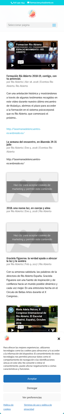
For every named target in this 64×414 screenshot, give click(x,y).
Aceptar (32, 378)
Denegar (32, 388)
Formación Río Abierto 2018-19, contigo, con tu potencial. (31, 77)
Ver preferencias (32, 397)
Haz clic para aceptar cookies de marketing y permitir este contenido (32, 187)
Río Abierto (17, 82)
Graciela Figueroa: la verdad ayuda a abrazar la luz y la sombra (31, 259)
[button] (59, 338)
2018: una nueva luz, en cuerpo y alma (28, 208)
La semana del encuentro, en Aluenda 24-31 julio (31, 143)
